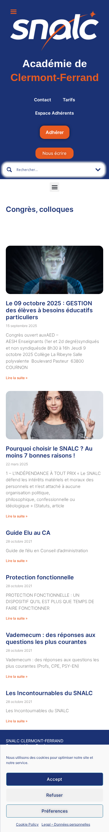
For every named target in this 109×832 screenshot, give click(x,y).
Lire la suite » (17, 378)
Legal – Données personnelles (66, 824)
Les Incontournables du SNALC (49, 693)
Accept (54, 779)
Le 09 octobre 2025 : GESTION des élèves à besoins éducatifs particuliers (49, 310)
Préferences (55, 811)
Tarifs (69, 99)
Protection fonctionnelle (40, 577)
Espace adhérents (54, 113)
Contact (42, 99)
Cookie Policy (27, 824)
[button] (54, 187)
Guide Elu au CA (28, 532)
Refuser (54, 795)
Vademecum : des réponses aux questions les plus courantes (50, 638)
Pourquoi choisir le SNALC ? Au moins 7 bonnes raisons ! (49, 452)
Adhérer (55, 132)
